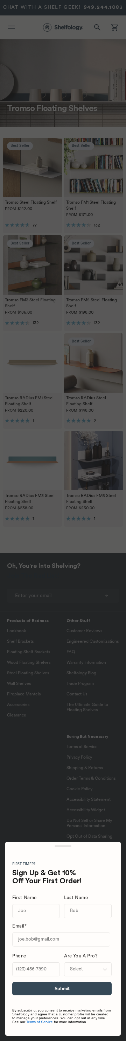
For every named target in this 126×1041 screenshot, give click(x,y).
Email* (19, 926)
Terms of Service (39, 1022)
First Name (24, 898)
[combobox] (86, 969)
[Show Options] (105, 969)
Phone (19, 956)
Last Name (76, 898)
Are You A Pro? (81, 956)
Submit (62, 989)
